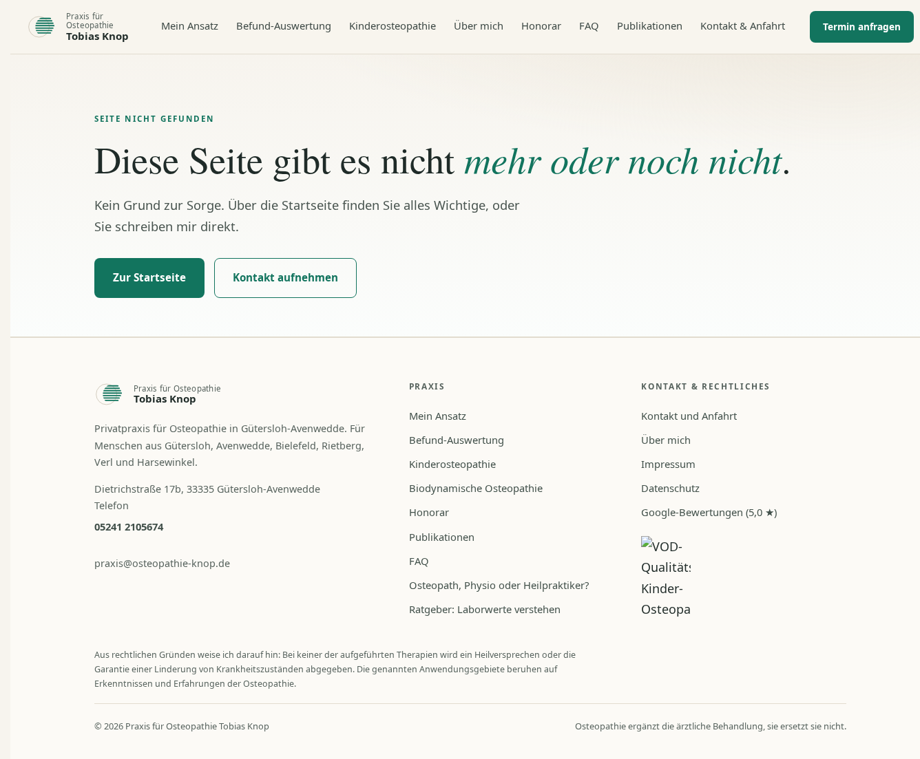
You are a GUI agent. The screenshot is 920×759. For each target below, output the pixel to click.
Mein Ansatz (189, 25)
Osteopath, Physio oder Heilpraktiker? (499, 585)
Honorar (541, 25)
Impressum (668, 464)
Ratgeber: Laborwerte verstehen (485, 609)
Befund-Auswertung (283, 25)
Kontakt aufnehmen (285, 277)
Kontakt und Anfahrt (689, 416)
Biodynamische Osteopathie (476, 488)
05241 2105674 (128, 526)
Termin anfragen (862, 26)
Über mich (478, 25)
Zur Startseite (149, 277)
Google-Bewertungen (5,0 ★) (709, 512)
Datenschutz (670, 488)
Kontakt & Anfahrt (742, 25)
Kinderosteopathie (392, 25)
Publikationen (649, 25)
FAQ (589, 25)
